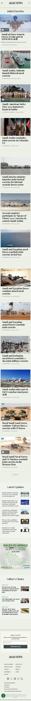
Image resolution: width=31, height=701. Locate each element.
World (6, 669)
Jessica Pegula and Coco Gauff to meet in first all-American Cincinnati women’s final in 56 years (10, 503)
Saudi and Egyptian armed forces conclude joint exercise (13, 325)
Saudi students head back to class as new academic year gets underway (10, 494)
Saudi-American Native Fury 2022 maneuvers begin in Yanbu (14, 107)
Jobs (17, 672)
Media (18, 669)
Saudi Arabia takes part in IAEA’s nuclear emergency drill (15, 392)
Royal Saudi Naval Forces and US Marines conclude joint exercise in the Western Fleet (15, 460)
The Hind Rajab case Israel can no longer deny (10, 600)
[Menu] (2, 3)
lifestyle (19, 664)
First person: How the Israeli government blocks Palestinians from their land (10, 589)
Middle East (5, 585)
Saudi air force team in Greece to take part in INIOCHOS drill (13, 37)
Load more (15, 474)
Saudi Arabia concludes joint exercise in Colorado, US (15, 140)
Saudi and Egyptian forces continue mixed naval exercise (15, 291)
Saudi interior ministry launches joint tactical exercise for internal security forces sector (13, 180)
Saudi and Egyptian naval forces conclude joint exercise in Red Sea (15, 252)
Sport (6, 674)
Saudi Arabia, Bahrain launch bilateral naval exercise (13, 73)
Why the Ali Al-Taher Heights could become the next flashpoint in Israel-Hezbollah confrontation (10, 611)
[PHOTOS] (15, 23)
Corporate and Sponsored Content (12, 691)
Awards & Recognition (9, 682)
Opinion (18, 667)
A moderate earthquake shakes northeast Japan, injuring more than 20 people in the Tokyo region (10, 512)
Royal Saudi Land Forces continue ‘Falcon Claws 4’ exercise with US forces (15, 426)
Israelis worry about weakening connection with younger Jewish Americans (9, 530)
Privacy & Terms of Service (11, 689)
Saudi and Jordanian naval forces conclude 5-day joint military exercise (15, 358)
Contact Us (7, 685)
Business (7, 672)
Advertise (6, 687)
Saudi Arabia (8, 664)
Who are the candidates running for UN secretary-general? (10, 521)
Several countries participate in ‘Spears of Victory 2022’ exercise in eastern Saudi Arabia (14, 217)
